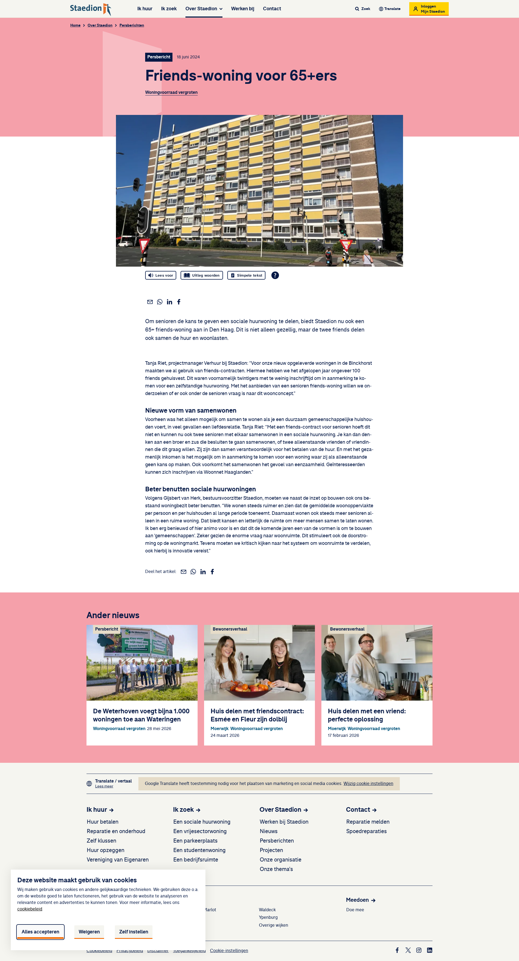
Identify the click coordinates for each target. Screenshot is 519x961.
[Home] (90, 9)
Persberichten (131, 25)
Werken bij (242, 9)
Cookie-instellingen (229, 951)
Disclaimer (158, 951)
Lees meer (113, 786)
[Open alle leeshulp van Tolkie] (275, 275)
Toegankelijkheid (189, 951)
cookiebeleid (29, 909)
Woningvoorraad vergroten (171, 92)
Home (75, 25)
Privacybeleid (130, 951)
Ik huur (144, 9)
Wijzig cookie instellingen (368, 783)
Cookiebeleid (99, 951)
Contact (272, 9)
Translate (392, 8)
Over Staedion (201, 9)
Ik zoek (169, 9)
